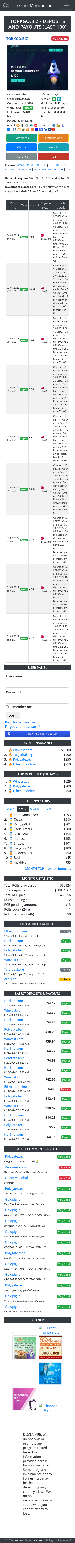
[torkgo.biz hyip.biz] (51, 129)
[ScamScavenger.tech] (24, 1385)
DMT (14, 169)
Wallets (53, 147)
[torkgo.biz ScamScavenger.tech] (23, 129)
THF (43, 165)
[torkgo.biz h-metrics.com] (19, 129)
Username (14, 676)
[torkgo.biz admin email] (8, 129)
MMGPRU (45, 169)
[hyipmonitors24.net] (32, 129)
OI (35, 169)
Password (13, 692)
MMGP (20, 165)
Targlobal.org (23, 755)
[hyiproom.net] (24, 1399)
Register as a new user (22, 722)
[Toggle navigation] (66, 6)
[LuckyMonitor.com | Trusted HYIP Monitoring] (24, 1347)
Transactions (53, 138)
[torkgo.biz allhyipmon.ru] (36, 129)
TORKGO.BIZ (17, 38)
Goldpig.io (12, 1199)
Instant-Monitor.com (35, 5)
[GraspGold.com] (50, 1373)
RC (6, 169)
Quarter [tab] (35, 808)
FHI (57, 165)
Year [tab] (48, 808)
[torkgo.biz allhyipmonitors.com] (45, 129)
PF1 (55, 169)
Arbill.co (10, 979)
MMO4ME (25, 169)
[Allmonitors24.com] (27, 129)
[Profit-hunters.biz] (50, 1330)
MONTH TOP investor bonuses (48, 868)
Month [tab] (23, 808)
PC (50, 165)
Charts (21, 147)
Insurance (21, 156)
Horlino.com (13, 941)
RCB (53, 156)
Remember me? (21, 707)
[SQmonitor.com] (50, 1347)
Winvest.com (22, 750)
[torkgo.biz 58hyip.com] (41, 129)
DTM (30, 165)
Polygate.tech (23, 759)
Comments (21, 138)
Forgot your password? (22, 726)
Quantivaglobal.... (18, 1178)
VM (68, 169)
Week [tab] (10, 808)
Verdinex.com (15, 1167)
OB (63, 165)
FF (61, 169)
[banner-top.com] (50, 1408)
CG (37, 165)
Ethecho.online (24, 764)
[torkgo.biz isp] (14, 129)
